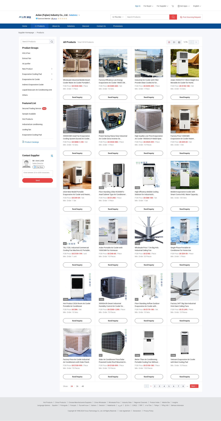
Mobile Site (166, 402)
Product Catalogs (32, 142)
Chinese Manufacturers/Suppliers (80, 402)
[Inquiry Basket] (173, 6)
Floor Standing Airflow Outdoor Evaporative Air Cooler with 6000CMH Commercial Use (147, 306)
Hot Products (47, 402)
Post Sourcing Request (192, 17)
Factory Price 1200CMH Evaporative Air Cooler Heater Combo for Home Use (182, 138)
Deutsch (102, 405)
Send (38, 180)
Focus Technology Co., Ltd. (93, 411)
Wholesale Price (114, 402)
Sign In (137, 6)
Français (73, 405)
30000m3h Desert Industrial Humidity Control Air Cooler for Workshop (111, 306)
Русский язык (84, 405)
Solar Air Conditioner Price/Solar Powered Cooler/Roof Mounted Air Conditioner (112, 362)
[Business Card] (52, 155)
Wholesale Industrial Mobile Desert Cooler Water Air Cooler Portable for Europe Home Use (77, 82)
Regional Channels (140, 402)
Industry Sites (127, 402)
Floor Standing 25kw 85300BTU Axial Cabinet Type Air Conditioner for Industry (112, 194)
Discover (85, 26)
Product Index (154, 402)
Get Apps (184, 6)
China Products (60, 402)
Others (25, 95)
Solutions (71, 26)
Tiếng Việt (165, 405)
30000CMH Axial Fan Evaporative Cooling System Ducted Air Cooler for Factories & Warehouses (76, 138)
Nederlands (111, 405)
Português (64, 405)
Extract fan (26, 58)
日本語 (134, 405)
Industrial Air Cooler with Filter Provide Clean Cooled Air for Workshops (147, 82)
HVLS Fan (26, 53)
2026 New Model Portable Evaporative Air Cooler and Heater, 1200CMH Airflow (76, 194)
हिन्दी (141, 405)
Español (55, 405)
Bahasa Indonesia (177, 405)
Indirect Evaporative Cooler (33, 84)
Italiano (93, 405)
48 (83, 386)
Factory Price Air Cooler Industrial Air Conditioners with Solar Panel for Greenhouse (76, 362)
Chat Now (39, 167)
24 (72, 386)
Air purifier (26, 63)
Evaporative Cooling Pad (32, 74)
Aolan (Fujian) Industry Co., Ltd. (52, 15)
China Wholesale (100, 402)
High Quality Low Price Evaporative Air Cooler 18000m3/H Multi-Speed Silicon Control (149, 138)
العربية (120, 405)
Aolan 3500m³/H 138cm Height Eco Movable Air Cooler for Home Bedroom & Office (185, 82)
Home (24, 26)
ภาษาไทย (148, 405)
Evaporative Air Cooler (31, 79)
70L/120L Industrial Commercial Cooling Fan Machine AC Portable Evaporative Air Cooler (76, 250)
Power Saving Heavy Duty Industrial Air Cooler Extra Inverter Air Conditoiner (113, 138)
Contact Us (101, 26)
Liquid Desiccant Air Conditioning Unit (37, 90)
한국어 (127, 405)
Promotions (118, 26)
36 (77, 386)
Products (41, 26)
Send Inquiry (77, 97)
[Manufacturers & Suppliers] (34, 5)
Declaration (137, 411)
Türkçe (156, 405)
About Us (56, 26)
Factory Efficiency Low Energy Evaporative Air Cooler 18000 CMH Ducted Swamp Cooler (112, 82)
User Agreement (124, 411)
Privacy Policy (148, 411)
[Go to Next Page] (196, 42)
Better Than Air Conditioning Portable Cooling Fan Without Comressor (146, 362)
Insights (175, 402)
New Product (27, 69)
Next (193, 386)
